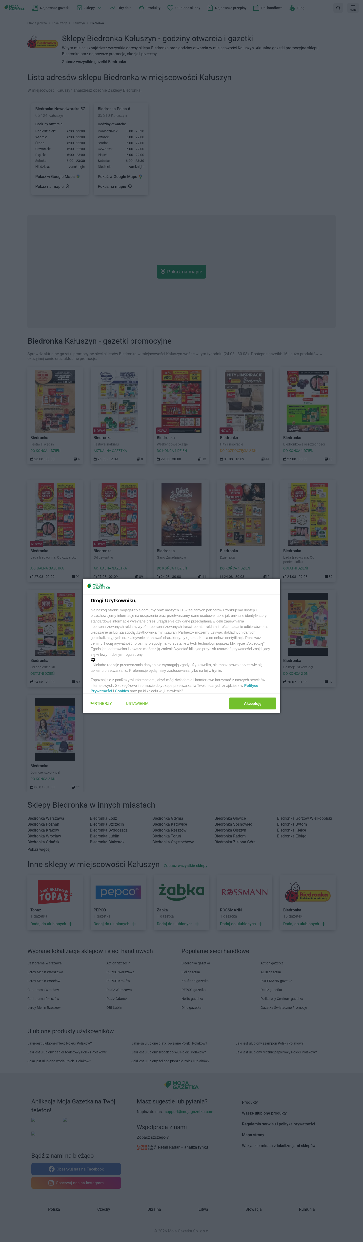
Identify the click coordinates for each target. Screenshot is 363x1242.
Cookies (122, 691)
